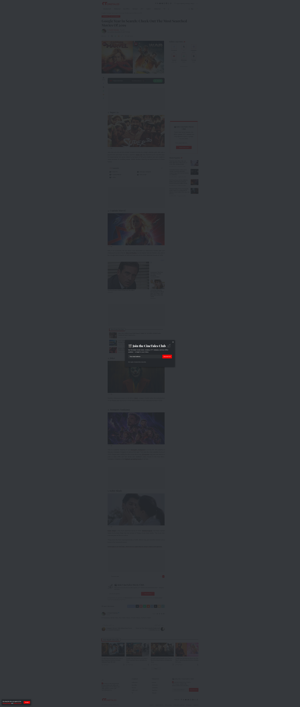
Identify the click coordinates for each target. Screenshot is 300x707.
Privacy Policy (7, 703)
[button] (27, 702)
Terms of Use (17, 703)
